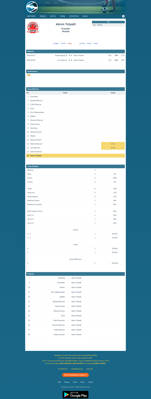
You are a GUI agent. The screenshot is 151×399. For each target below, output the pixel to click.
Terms (75, 382)
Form (62, 16)
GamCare (89, 369)
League (56, 43)
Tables (43, 16)
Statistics (74, 16)
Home (63, 43)
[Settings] (123, 16)
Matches (31, 16)
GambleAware (63, 369)
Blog (85, 16)
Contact (90, 382)
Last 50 (82, 43)
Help (59, 382)
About (82, 382)
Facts (53, 16)
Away (96, 43)
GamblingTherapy (77, 369)
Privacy (67, 382)
